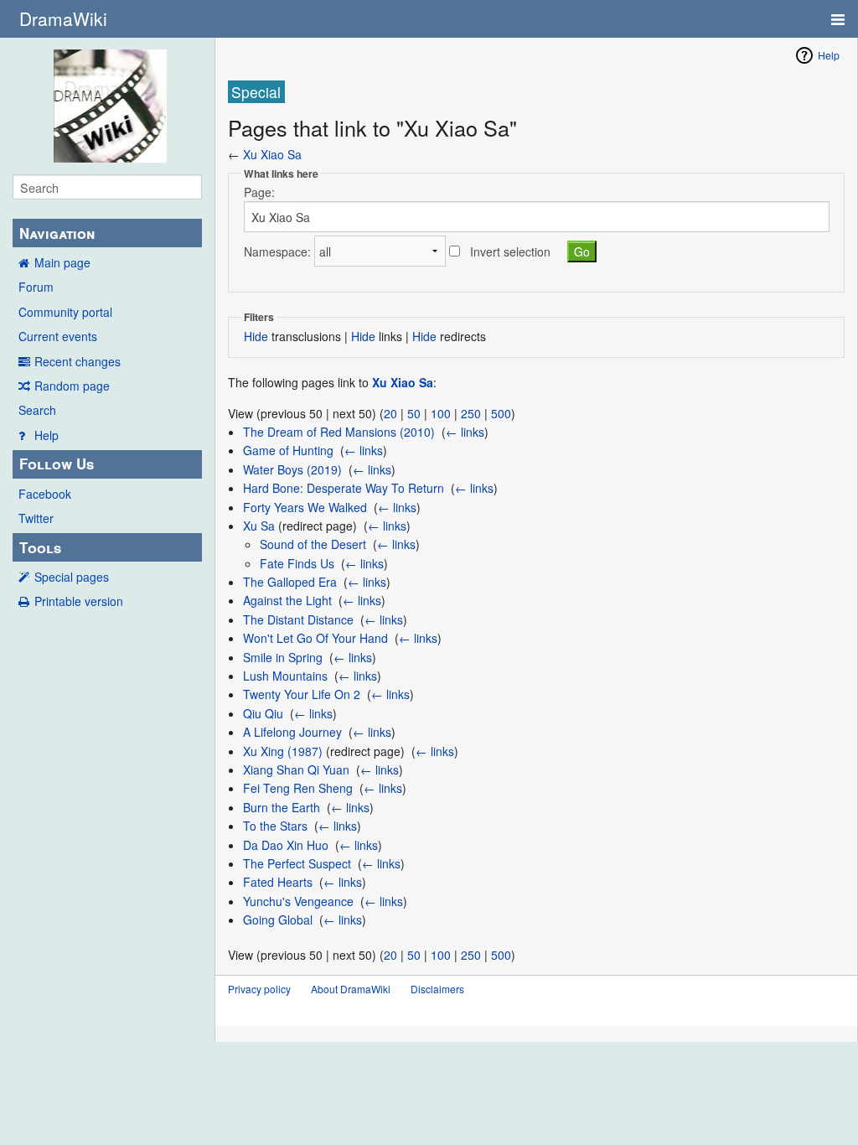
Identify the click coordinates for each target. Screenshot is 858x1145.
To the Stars (275, 825)
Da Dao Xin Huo (285, 845)
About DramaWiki (350, 989)
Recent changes (77, 361)
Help (46, 435)
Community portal (65, 311)
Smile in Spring (283, 657)
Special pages (71, 576)
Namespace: (277, 251)
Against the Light (287, 600)
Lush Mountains (285, 675)
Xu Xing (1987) (283, 751)
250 (471, 413)
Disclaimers (437, 989)
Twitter (36, 518)
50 (414, 413)
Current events (57, 336)
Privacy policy (259, 989)
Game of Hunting (288, 450)
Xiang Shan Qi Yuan (296, 769)
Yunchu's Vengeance (298, 901)
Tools (40, 547)
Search (37, 410)
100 (441, 413)
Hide (256, 336)
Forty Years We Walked (305, 507)
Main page (62, 262)
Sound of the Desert (313, 544)
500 (501, 413)
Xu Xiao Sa (272, 154)
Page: (259, 192)
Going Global (278, 919)
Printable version (78, 601)
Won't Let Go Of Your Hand (315, 637)
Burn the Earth (281, 807)
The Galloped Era (290, 581)
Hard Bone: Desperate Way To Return (343, 487)
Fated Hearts (278, 881)
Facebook (44, 493)
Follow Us (56, 463)
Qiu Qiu (263, 713)
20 (390, 413)
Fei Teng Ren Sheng (298, 788)
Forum (36, 286)
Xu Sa (259, 525)
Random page (72, 385)
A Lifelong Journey (292, 731)
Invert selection (510, 251)
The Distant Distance (298, 619)
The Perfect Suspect (297, 863)
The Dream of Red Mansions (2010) (339, 431)
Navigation (57, 233)
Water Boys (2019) (292, 469)
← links (465, 431)
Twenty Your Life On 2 (301, 694)
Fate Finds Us (297, 563)
